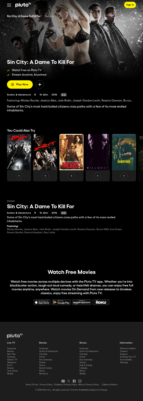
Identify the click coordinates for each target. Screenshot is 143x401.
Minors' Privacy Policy (88, 385)
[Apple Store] (42, 302)
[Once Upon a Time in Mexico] (71, 157)
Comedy (11, 357)
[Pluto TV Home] (23, 5)
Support (123, 354)
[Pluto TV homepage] (15, 336)
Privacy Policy (46, 385)
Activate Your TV (128, 357)
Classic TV (12, 360)
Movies (10, 351)
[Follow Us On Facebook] (74, 381)
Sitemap (124, 362)
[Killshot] (98, 157)
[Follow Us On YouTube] (63, 381)
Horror (42, 365)
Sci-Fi (9, 365)
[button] (9, 4)
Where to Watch (128, 348)
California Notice (110, 385)
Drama (10, 368)
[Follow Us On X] (68, 381)
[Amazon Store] (81, 302)
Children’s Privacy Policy (65, 385)
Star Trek (11, 354)
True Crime (12, 371)
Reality (10, 374)
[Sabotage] (124, 157)
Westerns (11, 362)
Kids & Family (45, 368)
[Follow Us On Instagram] (80, 381)
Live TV (11, 342)
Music (42, 371)
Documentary (45, 360)
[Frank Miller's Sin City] (19, 157)
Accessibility (126, 360)
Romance (43, 374)
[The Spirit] (45, 157)
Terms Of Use (31, 385)
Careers (124, 351)
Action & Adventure (48, 351)
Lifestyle (83, 368)
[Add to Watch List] (40, 84)
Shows (83, 342)
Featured (11, 348)
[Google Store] (61, 302)
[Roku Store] (101, 302)
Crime (42, 357)
